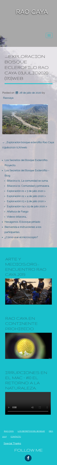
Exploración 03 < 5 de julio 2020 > (26, 201)
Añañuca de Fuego (17, 211)
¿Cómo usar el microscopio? (21, 237)
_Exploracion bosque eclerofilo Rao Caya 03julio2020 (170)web (27, 67)
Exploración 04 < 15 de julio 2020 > (27, 206)
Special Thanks (12, 443)
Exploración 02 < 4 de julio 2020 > (26, 196)
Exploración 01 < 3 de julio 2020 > (26, 190)
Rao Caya (32, 11)
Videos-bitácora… (17, 216)
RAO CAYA (9, 431)
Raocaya (8, 97)
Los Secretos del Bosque (31, 431)
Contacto (16, 437)
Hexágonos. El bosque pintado (22, 221)
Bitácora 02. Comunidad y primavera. (28, 185)
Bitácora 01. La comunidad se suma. (27, 180)
